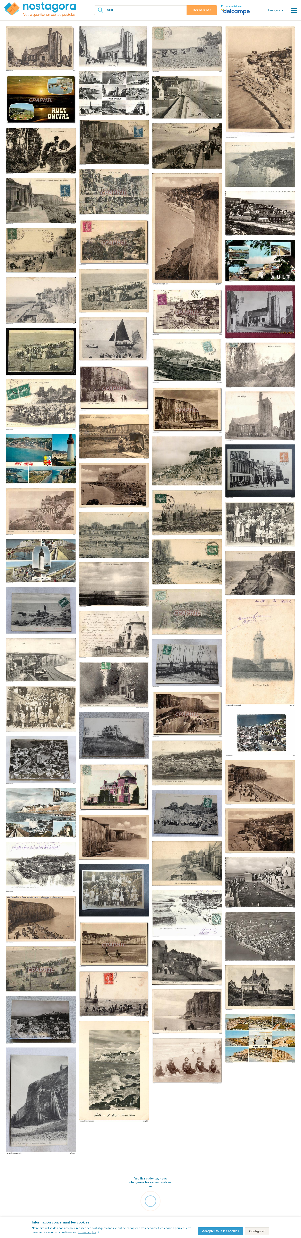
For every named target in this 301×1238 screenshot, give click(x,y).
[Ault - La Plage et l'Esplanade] (40, 301)
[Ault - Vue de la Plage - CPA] (114, 485)
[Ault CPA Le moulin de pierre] (114, 634)
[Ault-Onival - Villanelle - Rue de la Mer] (40, 919)
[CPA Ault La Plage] (114, 192)
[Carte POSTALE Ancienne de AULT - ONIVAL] (260, 733)
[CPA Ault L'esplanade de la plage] (260, 573)
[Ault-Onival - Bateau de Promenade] (114, 339)
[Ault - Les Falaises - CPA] (187, 229)
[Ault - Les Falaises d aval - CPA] (40, 660)
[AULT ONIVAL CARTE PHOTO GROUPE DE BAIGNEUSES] (187, 1061)
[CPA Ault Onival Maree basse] (187, 410)
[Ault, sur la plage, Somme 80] (187, 814)
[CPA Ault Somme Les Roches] (187, 562)
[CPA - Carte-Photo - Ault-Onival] (114, 891)
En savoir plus (87, 1232)
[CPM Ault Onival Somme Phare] (40, 459)
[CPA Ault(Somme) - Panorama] (260, 165)
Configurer (257, 1231)
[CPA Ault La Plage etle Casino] (40, 511)
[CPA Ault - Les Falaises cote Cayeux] (114, 535)
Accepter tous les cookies (220, 1231)
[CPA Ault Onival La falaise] (114, 388)
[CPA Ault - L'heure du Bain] (114, 291)
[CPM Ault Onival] (114, 94)
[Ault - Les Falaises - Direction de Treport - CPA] (114, 837)
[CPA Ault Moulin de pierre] (114, 787)
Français (274, 10)
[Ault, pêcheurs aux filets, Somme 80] (187, 663)
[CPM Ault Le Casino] (187, 98)
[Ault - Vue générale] (260, 82)
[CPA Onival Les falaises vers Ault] (114, 944)
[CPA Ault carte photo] (260, 525)
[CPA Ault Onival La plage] (187, 312)
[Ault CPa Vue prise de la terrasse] (187, 864)
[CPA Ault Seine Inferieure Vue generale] (187, 612)
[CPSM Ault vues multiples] (40, 561)
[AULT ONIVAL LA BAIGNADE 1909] (114, 994)
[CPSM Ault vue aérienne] (260, 937)
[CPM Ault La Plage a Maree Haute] (114, 1071)
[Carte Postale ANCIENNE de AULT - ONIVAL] (40, 867)
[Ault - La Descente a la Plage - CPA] (187, 714)
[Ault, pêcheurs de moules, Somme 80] (40, 611)
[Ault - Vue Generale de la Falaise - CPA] (187, 1012)
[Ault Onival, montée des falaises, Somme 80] (40, 1101)
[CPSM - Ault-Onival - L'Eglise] (260, 312)
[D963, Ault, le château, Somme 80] (114, 736)
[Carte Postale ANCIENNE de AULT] (260, 365)
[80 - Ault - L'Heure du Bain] (40, 352)
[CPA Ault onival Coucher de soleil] (114, 585)
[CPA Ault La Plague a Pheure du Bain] (40, 969)
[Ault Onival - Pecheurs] (187, 513)
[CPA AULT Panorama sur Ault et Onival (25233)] (187, 763)
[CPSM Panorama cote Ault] (260, 214)
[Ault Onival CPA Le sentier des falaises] (187, 963)
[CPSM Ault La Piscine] (260, 883)
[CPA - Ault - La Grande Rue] (260, 471)
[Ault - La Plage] (187, 49)
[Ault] (114, 142)
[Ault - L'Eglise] (40, 48)
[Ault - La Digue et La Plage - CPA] (260, 782)
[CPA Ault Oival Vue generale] (114, 242)
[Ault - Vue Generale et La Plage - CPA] (260, 831)
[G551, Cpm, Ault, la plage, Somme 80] (40, 1020)
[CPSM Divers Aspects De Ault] (260, 261)
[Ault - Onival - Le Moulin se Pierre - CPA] (260, 988)
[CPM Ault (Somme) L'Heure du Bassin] (187, 462)
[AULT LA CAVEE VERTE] (114, 685)
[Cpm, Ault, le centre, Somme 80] (40, 760)
